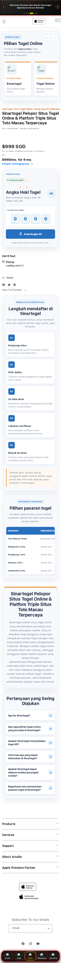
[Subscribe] (48, 928)
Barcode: (23, 128)
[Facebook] (4, 285)
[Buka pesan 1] (24, 13)
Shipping (19, 151)
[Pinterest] (15, 285)
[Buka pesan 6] (36, 13)
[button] (7, 277)
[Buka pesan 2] (26, 13)
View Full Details (12, 290)
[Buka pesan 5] (33, 13)
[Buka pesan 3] (28, 13)
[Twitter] (10, 285)
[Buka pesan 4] (30, 13)
